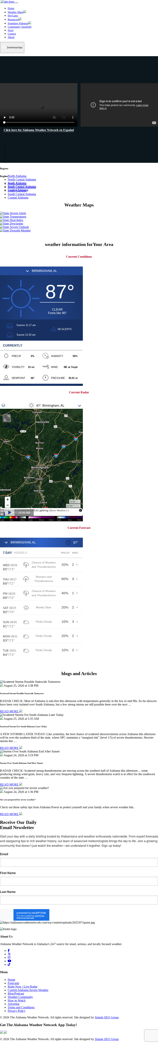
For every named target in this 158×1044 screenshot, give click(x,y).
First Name (8, 872)
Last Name (8, 891)
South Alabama (17, 183)
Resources (13, 19)
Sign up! (79, 915)
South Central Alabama (22, 194)
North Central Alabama (22, 179)
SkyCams (13, 15)
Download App (14, 47)
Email (4, 854)
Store (10, 30)
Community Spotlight (19, 26)
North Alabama (17, 176)
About (11, 37)
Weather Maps (15, 12)
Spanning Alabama (18, 23)
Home (11, 8)
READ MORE (9, 711)
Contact (12, 33)
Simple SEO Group (107, 1017)
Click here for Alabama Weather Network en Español (39, 130)
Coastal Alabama (18, 197)
